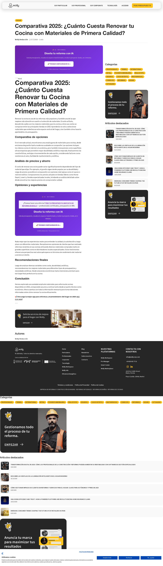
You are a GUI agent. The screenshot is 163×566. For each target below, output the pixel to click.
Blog (83, 349)
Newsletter (85, 353)
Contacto (85, 360)
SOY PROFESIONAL (79, 5)
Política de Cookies (97, 385)
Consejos (110, 80)
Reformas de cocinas (115, 390)
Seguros (109, 77)
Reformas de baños (100, 390)
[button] (112, 5)
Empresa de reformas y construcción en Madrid (57, 390)
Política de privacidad (86, 552)
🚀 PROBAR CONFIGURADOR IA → (59, 64)
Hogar (18, 20)
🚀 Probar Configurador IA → (48, 225)
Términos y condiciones (65, 385)
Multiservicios (137, 77)
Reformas (121, 80)
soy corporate (96, 5)
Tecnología (66, 363)
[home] (14, 5)
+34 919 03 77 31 (131, 361)
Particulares (66, 353)
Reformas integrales (84, 390)
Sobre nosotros (87, 356)
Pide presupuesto (142, 5)
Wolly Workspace (67, 367)
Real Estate (139, 73)
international (136, 69)
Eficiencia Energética (69, 374)
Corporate (65, 360)
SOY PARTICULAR (60, 5)
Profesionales (111, 69)
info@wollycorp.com (133, 357)
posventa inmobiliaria (123, 73)
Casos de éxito (122, 77)
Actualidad (110, 84)
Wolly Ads (65, 370)
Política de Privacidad (82, 385)
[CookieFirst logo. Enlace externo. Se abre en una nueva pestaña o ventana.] (2, 554)
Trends (124, 69)
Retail (108, 73)
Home (64, 349)
